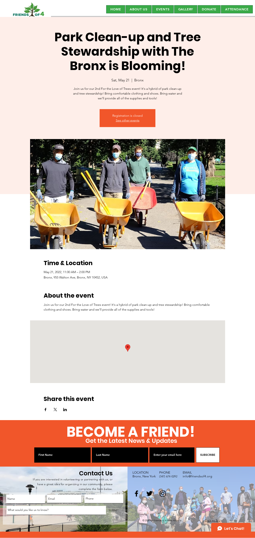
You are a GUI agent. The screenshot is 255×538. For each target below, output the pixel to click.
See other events (127, 120)
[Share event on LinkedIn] (65, 409)
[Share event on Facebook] (45, 409)
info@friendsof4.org (197, 476)
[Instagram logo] (163, 494)
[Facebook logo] (136, 494)
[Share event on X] (55, 409)
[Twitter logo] (149, 494)
